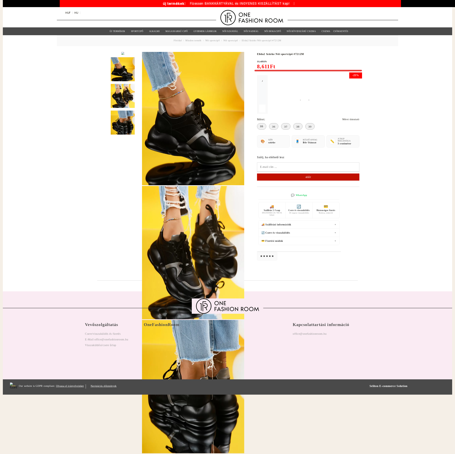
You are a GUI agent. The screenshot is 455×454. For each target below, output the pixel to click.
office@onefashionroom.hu (309, 333)
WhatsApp (299, 195)
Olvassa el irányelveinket (70, 386)
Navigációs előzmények (104, 386)
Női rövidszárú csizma (301, 31)
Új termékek (117, 31)
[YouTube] (316, 345)
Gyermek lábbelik (205, 31)
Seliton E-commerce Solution (389, 386)
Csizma (326, 31)
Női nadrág (251, 31)
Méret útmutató (350, 119)
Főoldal (178, 40)
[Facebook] (295, 345)
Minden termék (193, 40)
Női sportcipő (212, 40)
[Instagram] (306, 345)
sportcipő (137, 31)
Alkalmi (154, 31)
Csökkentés (340, 31)
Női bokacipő (272, 31)
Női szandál (230, 31)
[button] (302, 100)
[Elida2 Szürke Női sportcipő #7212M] (123, 69)
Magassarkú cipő (176, 31)
